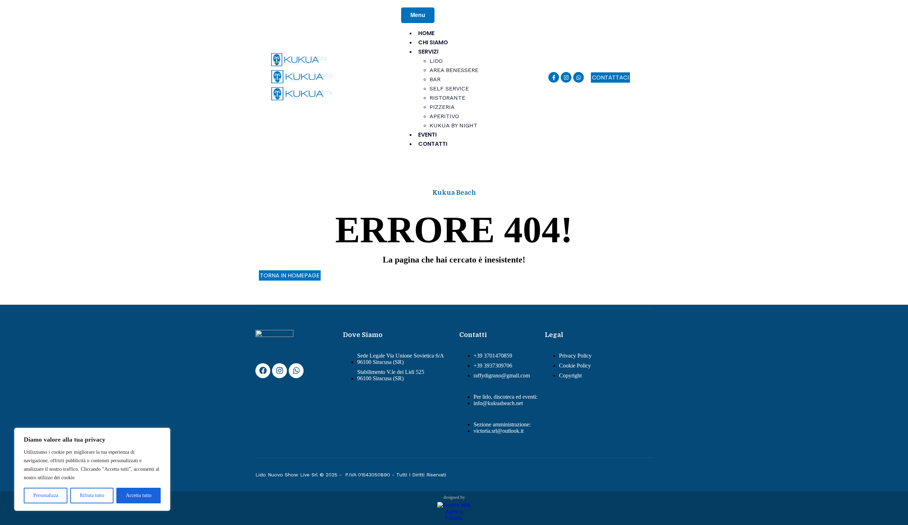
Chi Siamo (433, 42)
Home (426, 33)
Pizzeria (442, 107)
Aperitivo (444, 116)
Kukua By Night (453, 125)
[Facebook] (262, 370)
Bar (435, 79)
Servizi (428, 52)
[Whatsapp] (578, 77)
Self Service (449, 88)
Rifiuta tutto (92, 495)
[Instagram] (566, 77)
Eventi (427, 135)
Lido (436, 60)
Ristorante (447, 97)
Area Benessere (454, 70)
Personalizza (45, 495)
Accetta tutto (138, 495)
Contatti (432, 144)
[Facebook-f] (553, 77)
